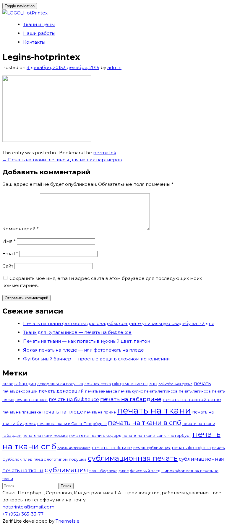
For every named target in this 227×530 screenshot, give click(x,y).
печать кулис (130, 391)
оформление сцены (134, 383)
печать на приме (100, 412)
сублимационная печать (133, 458)
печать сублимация (152, 448)
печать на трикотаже (73, 448)
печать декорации (20, 391)
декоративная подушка (60, 384)
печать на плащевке (21, 412)
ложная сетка (97, 384)
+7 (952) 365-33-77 (22, 514)
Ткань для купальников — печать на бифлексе (77, 332)
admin (114, 67)
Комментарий (20, 229)
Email (10, 253)
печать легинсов (195, 391)
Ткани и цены (39, 24)
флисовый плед (145, 471)
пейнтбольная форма (175, 384)
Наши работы (39, 33)
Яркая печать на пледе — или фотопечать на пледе (83, 350)
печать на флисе (112, 447)
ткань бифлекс (103, 471)
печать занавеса (101, 391)
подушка (78, 459)
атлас (7, 384)
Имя (9, 241)
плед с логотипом (50, 459)
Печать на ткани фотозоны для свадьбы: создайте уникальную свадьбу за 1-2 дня (118, 323)
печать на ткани (154, 410)
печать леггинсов (161, 391)
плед (27, 459)
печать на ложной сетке (192, 399)
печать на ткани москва (45, 435)
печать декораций (61, 391)
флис (124, 471)
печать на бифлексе (74, 399)
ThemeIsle (68, 521)
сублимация (66, 469)
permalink (104, 152)
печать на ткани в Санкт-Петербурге (72, 423)
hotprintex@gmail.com (28, 507)
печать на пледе (62, 412)
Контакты (34, 42)
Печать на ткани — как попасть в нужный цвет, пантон (86, 341)
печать (202, 383)
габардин (25, 383)
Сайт (7, 266)
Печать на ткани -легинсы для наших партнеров (62, 160)
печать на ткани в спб (144, 422)
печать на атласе (31, 400)
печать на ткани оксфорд (95, 435)
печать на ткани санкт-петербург (156, 435)
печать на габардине (130, 399)
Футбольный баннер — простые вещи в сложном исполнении (96, 359)
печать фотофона (191, 447)
